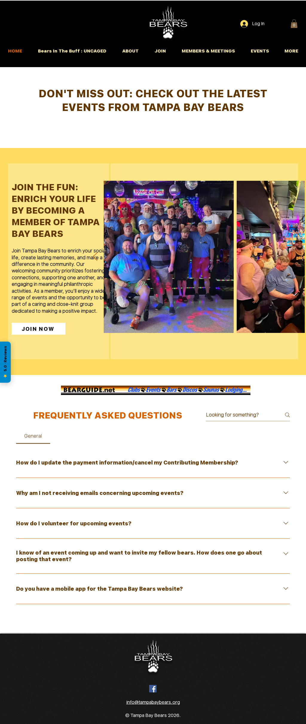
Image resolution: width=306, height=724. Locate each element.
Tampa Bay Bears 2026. (156, 715)
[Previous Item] (95, 257)
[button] (294, 23)
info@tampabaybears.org (153, 702)
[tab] (33, 436)
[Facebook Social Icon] (153, 688)
